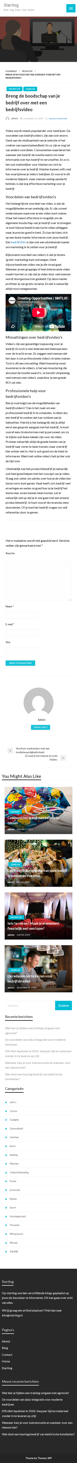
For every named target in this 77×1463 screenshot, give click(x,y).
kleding (14, 1154)
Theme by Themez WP (38, 1458)
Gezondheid (16, 1128)
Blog (5, 1348)
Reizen (13, 1198)
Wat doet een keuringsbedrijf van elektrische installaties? (38, 1434)
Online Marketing (19, 1172)
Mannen (15, 811)
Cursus (13, 1111)
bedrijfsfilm (18, 242)
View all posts (40, 727)
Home (6, 1361)
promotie (27, 71)
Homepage (11, 71)
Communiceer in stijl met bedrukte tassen (33, 820)
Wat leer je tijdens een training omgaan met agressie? (35, 1393)
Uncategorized (18, 1216)
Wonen (14, 1242)
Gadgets (14, 1119)
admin (14, 118)
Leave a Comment (58, 118)
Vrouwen (14, 1225)
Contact (7, 1354)
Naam (10, 606)
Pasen (13, 1181)
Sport (13, 1207)
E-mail (10, 624)
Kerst (13, 1146)
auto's (13, 1102)
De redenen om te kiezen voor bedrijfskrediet (30, 978)
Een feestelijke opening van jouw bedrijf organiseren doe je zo (37, 873)
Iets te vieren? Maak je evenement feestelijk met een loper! (33, 925)
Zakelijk (30, 89)
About (6, 1341)
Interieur (14, 1137)
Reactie (10, 553)
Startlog (11, 5)
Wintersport (16, 1233)
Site (8, 642)
